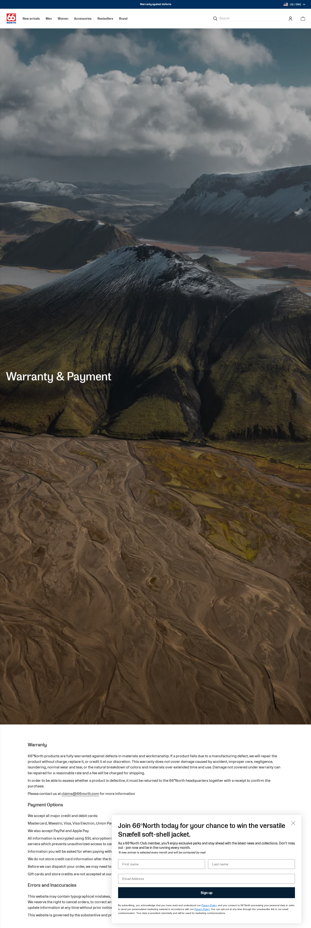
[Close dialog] (293, 823)
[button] (49, 19)
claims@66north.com (80, 793)
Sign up (206, 893)
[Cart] (301, 19)
